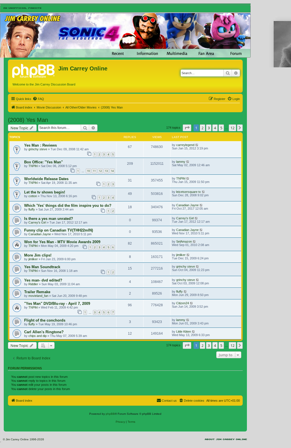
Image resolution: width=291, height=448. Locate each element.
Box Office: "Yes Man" (43, 162)
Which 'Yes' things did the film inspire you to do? (67, 205)
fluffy (31, 209)
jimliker (33, 259)
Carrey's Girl (37, 222)
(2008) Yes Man (28, 120)
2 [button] (202, 127)
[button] (187, 127)
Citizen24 (182, 303)
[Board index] (33, 70)
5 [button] (221, 127)
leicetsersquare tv (188, 191)
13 (106, 171)
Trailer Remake (37, 292)
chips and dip (37, 335)
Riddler (33, 284)
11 (94, 171)
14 (112, 171)
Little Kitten (183, 331)
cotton (32, 196)
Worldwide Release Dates (46, 179)
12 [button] (232, 127)
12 (100, 171)
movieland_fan (38, 295)
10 (88, 171)
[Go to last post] (197, 145)
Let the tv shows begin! (44, 192)
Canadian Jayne (187, 205)
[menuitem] (38, 98)
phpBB (110, 413)
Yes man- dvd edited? (43, 280)
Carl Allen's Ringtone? (44, 332)
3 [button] (209, 127)
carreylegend (185, 145)
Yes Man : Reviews (40, 145)
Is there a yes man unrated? (48, 218)
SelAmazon (184, 241)
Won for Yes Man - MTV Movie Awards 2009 (62, 242)
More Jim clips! (37, 255)
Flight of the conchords (44, 320)
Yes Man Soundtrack (42, 267)
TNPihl (33, 166)
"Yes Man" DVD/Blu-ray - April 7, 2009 (57, 303)
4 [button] (215, 127)
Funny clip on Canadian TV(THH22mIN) (58, 230)
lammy (180, 161)
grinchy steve (37, 149)
